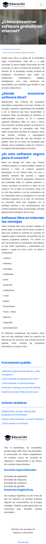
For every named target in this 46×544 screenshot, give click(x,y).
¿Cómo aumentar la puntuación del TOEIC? (20, 379)
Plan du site (23, 542)
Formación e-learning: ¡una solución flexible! (21, 387)
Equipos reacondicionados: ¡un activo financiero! (23, 419)
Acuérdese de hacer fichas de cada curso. (20, 392)
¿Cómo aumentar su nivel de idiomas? (18, 383)
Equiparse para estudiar (12, 49)
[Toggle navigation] (41, 5)
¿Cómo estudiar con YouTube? (15, 423)
